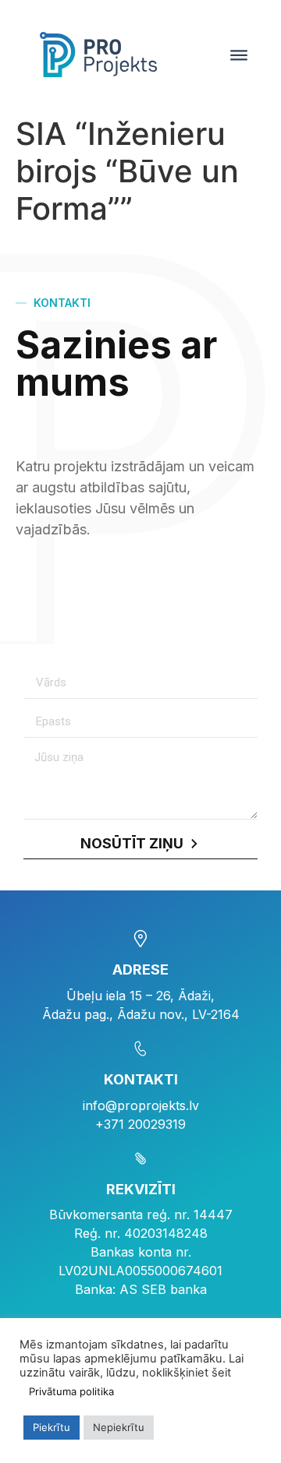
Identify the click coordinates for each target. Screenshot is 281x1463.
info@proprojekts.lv (141, 1105)
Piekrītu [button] (51, 1427)
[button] (239, 55)
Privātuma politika (71, 1391)
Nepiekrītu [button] (118, 1427)
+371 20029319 (140, 1124)
